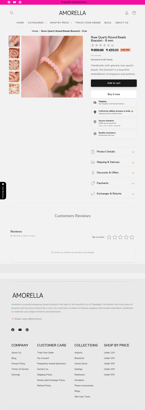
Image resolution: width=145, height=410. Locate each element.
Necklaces (79, 374)
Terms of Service (20, 369)
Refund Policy (44, 385)
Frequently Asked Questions (51, 363)
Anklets (78, 352)
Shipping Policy (44, 374)
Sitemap (15, 374)
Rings (77, 391)
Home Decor (80, 363)
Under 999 (109, 374)
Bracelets (79, 358)
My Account (43, 358)
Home (35, 31)
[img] (100, 46)
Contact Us (42, 369)
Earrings (78, 369)
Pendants (79, 380)
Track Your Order (45, 352)
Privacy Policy (18, 363)
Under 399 (109, 363)
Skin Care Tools (82, 396)
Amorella (76, 408)
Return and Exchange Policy (51, 380)
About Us (16, 352)
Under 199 (109, 352)
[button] (11, 13)
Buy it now (114, 94)
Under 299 (109, 358)
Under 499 (109, 369)
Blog (13, 358)
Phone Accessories (83, 385)
